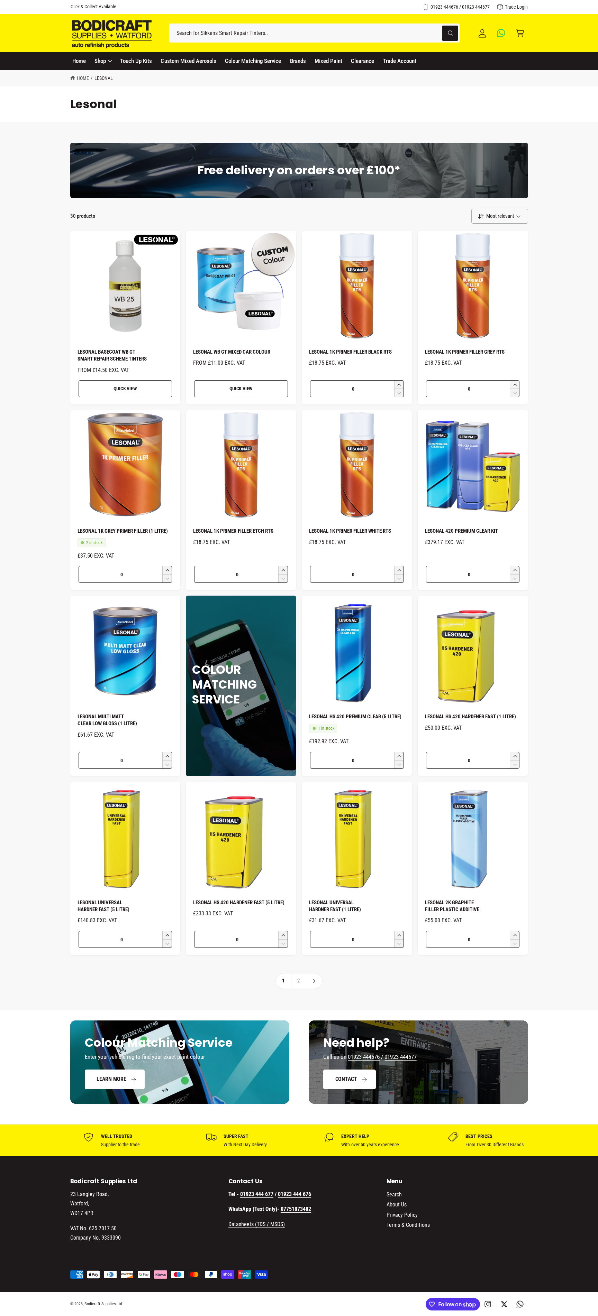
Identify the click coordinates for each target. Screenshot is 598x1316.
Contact (346, 1079)
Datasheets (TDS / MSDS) (256, 1224)
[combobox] (314, 33)
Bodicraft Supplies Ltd (103, 1303)
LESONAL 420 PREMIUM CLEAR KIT (461, 531)
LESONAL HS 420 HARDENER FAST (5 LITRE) (238, 902)
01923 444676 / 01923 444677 (460, 7)
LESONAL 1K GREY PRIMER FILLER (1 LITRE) (123, 531)
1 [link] (283, 981)
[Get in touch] (501, 33)
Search (394, 1194)
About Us (397, 1204)
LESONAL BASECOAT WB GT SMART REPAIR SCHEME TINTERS (112, 355)
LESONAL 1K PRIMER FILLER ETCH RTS (233, 531)
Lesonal (103, 78)
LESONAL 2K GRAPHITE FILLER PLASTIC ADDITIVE (452, 906)
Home (83, 78)
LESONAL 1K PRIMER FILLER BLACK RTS (350, 352)
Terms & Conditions (408, 1225)
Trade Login (516, 7)
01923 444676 (364, 1056)
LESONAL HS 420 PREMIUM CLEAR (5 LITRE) (355, 716)
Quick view (125, 388)
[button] (519, 33)
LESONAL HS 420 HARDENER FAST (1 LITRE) (470, 716)
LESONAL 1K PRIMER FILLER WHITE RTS (350, 531)
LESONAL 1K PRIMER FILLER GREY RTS (465, 352)
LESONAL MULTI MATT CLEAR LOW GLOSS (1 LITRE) (107, 720)
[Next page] (314, 981)
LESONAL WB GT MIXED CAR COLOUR (231, 352)
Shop (100, 60)
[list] (299, 1140)
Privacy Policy (402, 1215)
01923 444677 (400, 1056)
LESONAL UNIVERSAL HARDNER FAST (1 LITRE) (335, 906)
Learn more (111, 1079)
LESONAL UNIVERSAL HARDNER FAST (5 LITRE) (103, 906)
